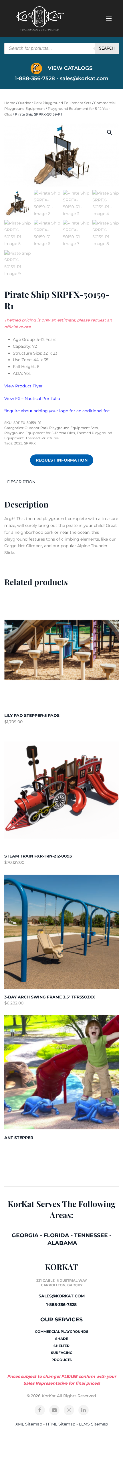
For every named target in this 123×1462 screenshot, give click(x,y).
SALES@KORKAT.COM (62, 1296)
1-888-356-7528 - (37, 78)
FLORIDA (56, 1235)
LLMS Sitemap (93, 1424)
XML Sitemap (28, 1424)
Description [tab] (21, 481)
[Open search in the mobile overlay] (61, 48)
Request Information (62, 460)
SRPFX (30, 443)
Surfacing (61, 1352)
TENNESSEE (91, 1235)
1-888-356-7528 (61, 1304)
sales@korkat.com (84, 78)
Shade (61, 1338)
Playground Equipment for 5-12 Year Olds (39, 433)
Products (61, 1360)
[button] (109, 132)
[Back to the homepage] (40, 18)
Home (9, 103)
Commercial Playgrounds (61, 1331)
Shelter (61, 1346)
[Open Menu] (109, 18)
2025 (18, 443)
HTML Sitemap (60, 1424)
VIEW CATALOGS (69, 68)
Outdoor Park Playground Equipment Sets (54, 103)
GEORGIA (25, 1235)
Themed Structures (42, 438)
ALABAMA (62, 1243)
